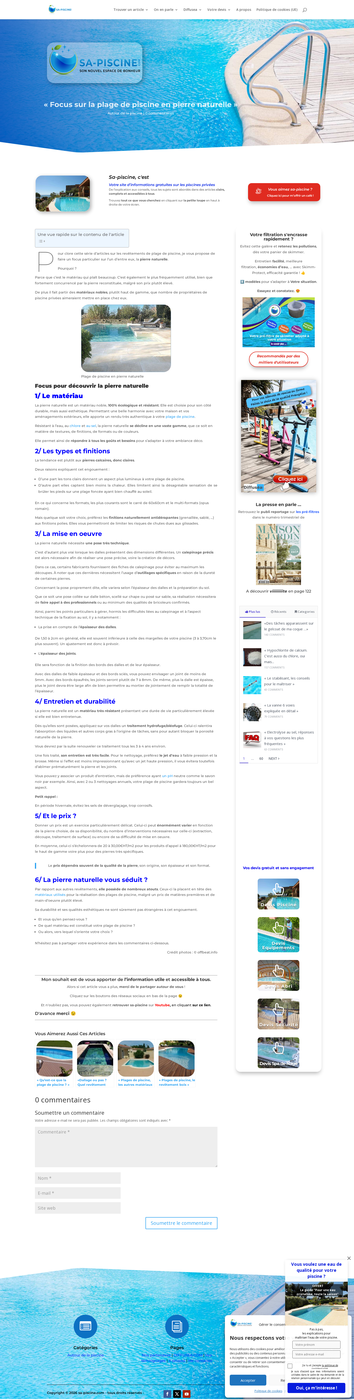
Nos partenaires (156, 1355)
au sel (91, 426)
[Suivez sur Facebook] (167, 1394)
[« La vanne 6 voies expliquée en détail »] (252, 720)
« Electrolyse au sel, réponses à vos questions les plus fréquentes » (289, 738)
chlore (75, 426)
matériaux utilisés (50, 895)
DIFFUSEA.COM (188, 1355)
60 (261, 758)
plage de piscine (180, 416)
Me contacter (200, 1360)
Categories (306, 611)
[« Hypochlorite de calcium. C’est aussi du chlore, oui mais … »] (252, 665)
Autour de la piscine (125, 113)
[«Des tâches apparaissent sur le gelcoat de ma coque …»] (252, 638)
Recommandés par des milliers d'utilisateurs (278, 359)
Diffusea (190, 10)
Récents (280, 611)
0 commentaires (159, 113)
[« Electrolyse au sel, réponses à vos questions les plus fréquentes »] (252, 747)
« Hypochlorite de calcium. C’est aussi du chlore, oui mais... (285, 656)
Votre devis (216, 10)
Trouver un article (128, 10)
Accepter (248, 1380)
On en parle (163, 10)
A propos (243, 10)
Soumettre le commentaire (181, 1223)
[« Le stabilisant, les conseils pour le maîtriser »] (252, 693)
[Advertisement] (278, 813)
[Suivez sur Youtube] (186, 1394)
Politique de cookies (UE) (276, 10)
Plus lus (254, 611)
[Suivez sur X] (177, 1394)
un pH (167, 776)
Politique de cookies (268, 1391)
